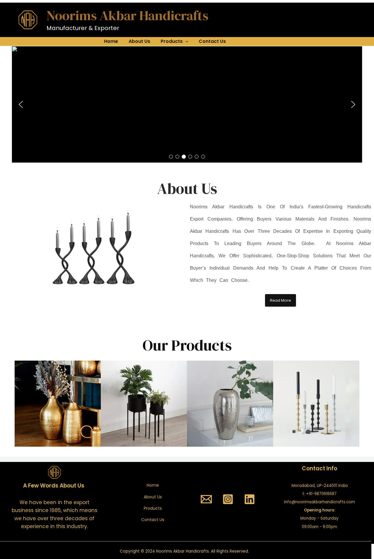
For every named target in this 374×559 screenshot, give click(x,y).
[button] (20, 104)
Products (172, 41)
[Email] (206, 499)
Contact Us (212, 41)
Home (111, 41)
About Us (139, 41)
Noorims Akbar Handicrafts (127, 15)
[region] (187, 104)
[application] (185, 41)
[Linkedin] (249, 499)
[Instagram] (228, 499)
